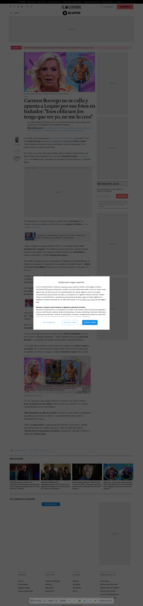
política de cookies (88, 300)
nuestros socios (66, 287)
